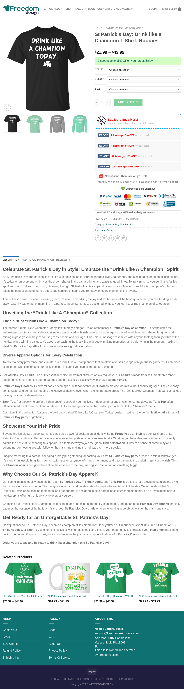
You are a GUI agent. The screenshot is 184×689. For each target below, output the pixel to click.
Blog (91, 9)
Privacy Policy (58, 650)
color (99, 79)
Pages (79, 9)
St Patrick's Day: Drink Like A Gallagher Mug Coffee (69, 596)
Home (98, 28)
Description (11, 259)
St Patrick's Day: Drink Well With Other (115, 596)
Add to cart (128, 102)
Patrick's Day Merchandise (124, 28)
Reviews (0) (63, 259)
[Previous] (9, 68)
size (98, 89)
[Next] (83, 68)
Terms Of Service (59, 657)
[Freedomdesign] (21, 9)
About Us (55, 643)
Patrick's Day (107, 230)
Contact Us (10, 629)
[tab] (11, 259)
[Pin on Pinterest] (117, 238)
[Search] (45, 9)
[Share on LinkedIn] (124, 238)
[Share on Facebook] (98, 238)
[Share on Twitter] (104, 238)
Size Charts (10, 643)
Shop (69, 9)
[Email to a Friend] (111, 238)
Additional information (38, 259)
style (99, 69)
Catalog (55, 9)
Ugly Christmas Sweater (114, 9)
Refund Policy (12, 650)
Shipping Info (11, 657)
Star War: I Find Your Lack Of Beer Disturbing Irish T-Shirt (24, 596)
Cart (51, 636)
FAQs (6, 636)
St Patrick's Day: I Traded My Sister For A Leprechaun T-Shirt (160, 596)
